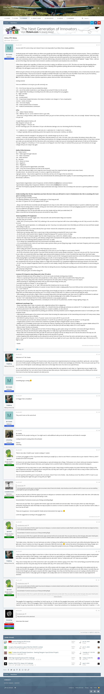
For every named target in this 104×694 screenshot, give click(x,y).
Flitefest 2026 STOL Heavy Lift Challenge (20, 663)
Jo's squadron (11, 643)
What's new (37, 18)
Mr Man (84, 643)
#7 (99, 450)
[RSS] (99, 687)
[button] (29, 18)
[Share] (97, 45)
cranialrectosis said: (22, 525)
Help (91, 687)
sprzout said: (20, 485)
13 (40, 659)
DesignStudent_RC (12, 654)
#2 (99, 354)
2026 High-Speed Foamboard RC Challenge (21, 658)
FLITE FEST (17, 683)
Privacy (87, 687)
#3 (99, 377)
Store (16, 18)
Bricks (84, 648)
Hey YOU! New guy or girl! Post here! (33, 648)
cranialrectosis (9, 491)
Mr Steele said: (21, 614)
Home (8, 18)
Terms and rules (79, 687)
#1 (99, 45)
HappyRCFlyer (86, 654)
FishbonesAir (11, 665)
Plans (25, 654)
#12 (99, 610)
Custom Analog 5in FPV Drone (21, 641)
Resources (50, 18)
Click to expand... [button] (58, 596)
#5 (99, 412)
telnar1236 (85, 659)
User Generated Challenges (28, 659)
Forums (24, 18)
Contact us (71, 687)
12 (38, 659)
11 (36, 659)
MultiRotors (24, 643)
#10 (99, 551)
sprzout (9, 459)
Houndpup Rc (11, 659)
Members (71, 18)
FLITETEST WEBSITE (8, 683)
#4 (99, 396)
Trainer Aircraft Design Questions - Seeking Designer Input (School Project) (35, 652)
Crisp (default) (9, 687)
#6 (99, 430)
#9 (99, 522)
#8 (99, 482)
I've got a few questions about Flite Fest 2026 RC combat (25, 647)
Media (61, 18)
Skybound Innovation (13, 648)
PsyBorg (9, 364)
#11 (99, 580)
